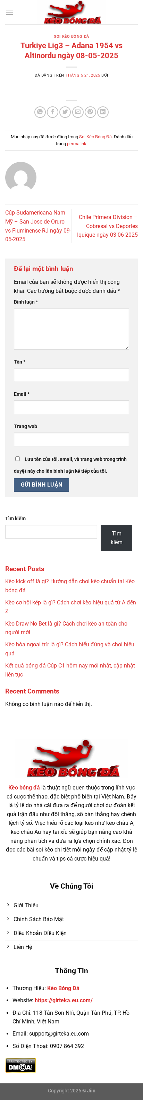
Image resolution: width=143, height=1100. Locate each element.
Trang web (25, 426)
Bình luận (26, 302)
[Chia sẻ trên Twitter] (65, 112)
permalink (76, 143)
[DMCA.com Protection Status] (20, 1065)
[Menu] (9, 11)
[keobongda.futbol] (71, 12)
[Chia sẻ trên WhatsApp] (40, 112)
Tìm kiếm (15, 519)
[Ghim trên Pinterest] (90, 112)
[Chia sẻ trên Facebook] (52, 112)
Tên (19, 362)
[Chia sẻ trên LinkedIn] (103, 112)
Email (22, 394)
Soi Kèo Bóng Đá (71, 36)
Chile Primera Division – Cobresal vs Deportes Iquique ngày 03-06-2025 (107, 226)
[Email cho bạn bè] (78, 112)
